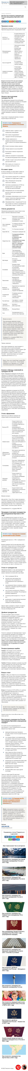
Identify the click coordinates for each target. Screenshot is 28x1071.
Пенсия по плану (7, 2)
